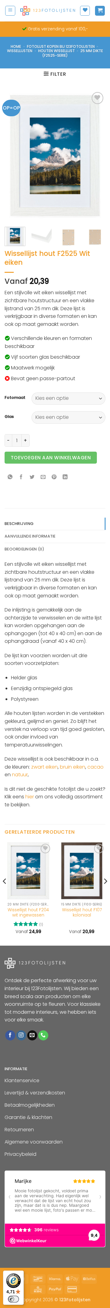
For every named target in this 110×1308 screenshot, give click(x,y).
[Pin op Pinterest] (54, 478)
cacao (95, 766)
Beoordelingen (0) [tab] (24, 549)
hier (29, 796)
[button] (10, 11)
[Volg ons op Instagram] (21, 1035)
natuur (20, 774)
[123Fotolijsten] (47, 11)
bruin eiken (72, 766)
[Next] (95, 156)
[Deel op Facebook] (21, 478)
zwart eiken (44, 766)
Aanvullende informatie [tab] (30, 536)
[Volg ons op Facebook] (10, 1035)
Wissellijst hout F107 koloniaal (82, 912)
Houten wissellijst (56, 50)
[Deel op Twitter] (32, 478)
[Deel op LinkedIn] (65, 478)
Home (16, 46)
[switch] (13, 1299)
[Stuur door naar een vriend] (43, 478)
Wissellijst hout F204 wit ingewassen (28, 912)
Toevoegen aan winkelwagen (51, 457)
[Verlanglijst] (85, 11)
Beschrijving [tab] (19, 523)
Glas (9, 417)
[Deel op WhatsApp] (10, 478)
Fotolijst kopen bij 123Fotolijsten (61, 46)
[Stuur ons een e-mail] (32, 1035)
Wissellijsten (19, 50)
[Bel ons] (43, 1035)
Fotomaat (15, 397)
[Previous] (14, 156)
